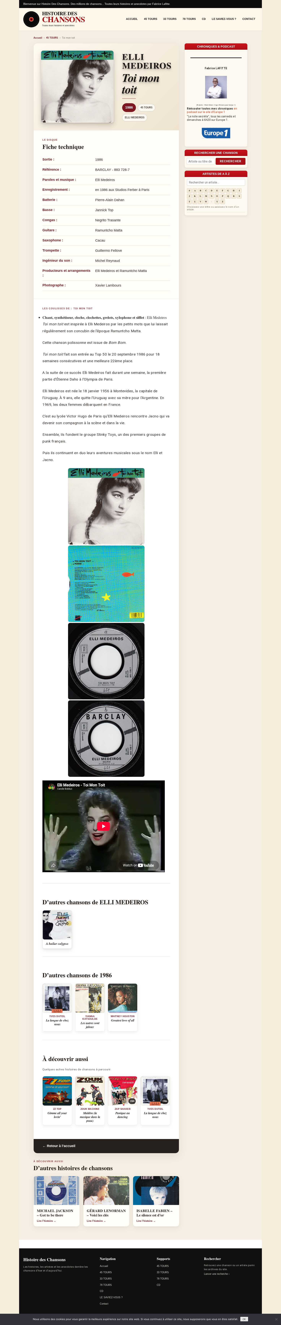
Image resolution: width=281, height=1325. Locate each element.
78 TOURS (189, 18)
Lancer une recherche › (216, 1273)
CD (204, 18)
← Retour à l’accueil (58, 1146)
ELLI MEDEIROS (135, 117)
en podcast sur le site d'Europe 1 (212, 110)
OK (244, 1319)
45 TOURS (150, 18)
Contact (248, 18)
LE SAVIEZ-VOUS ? (224, 18)
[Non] (276, 1319)
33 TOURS (169, 18)
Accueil (132, 18)
